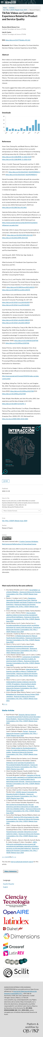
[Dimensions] (21, 939)
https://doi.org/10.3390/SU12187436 (26, 340)
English (5, 887)
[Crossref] (13, 949)
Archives (12, 8)
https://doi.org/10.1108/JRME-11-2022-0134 (16, 157)
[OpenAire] (16, 914)
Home (5, 8)
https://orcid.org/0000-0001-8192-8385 (15, 419)
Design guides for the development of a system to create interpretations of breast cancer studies (22, 750)
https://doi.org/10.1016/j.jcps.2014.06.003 (15, 302)
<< (3, 857)
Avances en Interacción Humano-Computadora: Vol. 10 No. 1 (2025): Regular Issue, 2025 (22, 606)
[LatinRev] (13, 955)
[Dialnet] (12, 930)
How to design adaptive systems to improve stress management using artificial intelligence (21, 615)
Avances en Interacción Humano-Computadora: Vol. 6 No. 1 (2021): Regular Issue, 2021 (21, 650)
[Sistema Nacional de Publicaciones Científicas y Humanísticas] (16, 907)
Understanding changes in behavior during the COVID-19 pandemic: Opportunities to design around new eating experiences (21, 684)
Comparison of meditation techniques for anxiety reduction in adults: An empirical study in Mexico (22, 659)
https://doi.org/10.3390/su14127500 (22, 391)
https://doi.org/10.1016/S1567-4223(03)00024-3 (24, 172)
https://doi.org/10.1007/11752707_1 (14, 404)
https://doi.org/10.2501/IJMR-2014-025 (20, 235)
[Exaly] (16, 964)
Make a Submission (11, 871)
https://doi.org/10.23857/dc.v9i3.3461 (14, 207)
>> (6, 704)
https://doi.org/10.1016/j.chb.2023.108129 (16, 320)
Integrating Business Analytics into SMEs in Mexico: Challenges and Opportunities (22, 671)
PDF (6, 481)
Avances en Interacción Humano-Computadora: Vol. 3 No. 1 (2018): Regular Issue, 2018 (23, 811)
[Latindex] (16, 924)
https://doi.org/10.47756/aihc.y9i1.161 (17, 40)
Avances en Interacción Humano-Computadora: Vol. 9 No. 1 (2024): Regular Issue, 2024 (23, 594)
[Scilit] (16, 977)
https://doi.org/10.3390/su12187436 (17, 343)
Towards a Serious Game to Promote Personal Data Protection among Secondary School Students (23, 717)
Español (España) (8, 884)
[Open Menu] (2, 2)
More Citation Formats (10, 511)
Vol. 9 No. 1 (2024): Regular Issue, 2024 (15, 10)
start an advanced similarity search (22, 861)
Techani (25, 731)
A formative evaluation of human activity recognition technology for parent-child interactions (22, 625)
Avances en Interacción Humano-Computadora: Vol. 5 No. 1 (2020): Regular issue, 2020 (23, 836)
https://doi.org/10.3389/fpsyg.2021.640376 (20, 287)
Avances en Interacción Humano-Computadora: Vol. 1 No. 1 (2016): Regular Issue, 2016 (22, 675)
